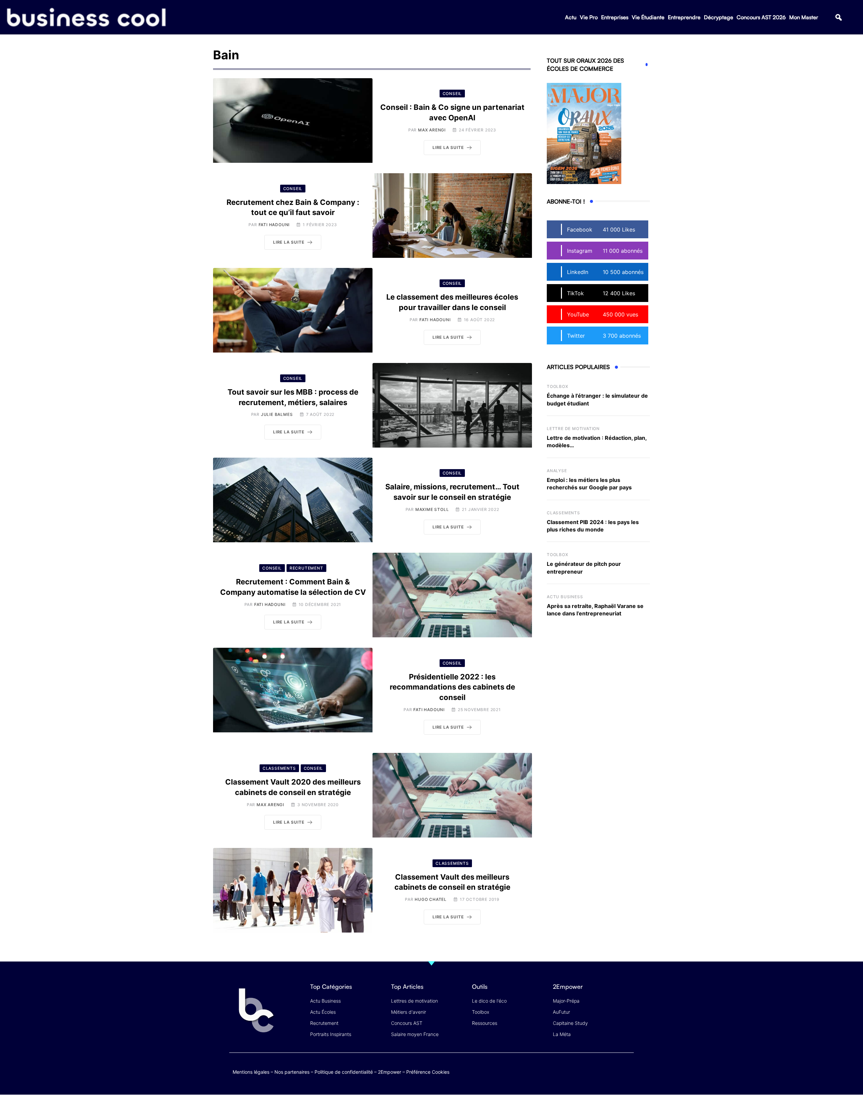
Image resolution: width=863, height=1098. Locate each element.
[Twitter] (574, 1070)
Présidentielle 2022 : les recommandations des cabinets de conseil (452, 687)
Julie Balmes (277, 414)
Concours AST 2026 (761, 17)
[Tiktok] (614, 1070)
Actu (570, 17)
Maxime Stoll (432, 509)
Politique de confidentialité (344, 1072)
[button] (838, 17)
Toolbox (557, 386)
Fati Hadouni (274, 224)
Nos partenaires (291, 1072)
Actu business (565, 596)
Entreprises (614, 17)
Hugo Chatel (431, 899)
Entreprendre (684, 17)
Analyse (557, 470)
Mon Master (803, 17)
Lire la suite (448, 147)
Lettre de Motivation (573, 428)
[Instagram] (627, 1070)
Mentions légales (251, 1072)
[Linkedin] (627, 1075)
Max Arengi (432, 129)
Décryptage (718, 17)
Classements (563, 512)
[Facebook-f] (587, 1070)
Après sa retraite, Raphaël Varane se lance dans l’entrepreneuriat (595, 610)
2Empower (389, 1072)
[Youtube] (600, 1070)
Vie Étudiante (648, 17)
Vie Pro (589, 17)
